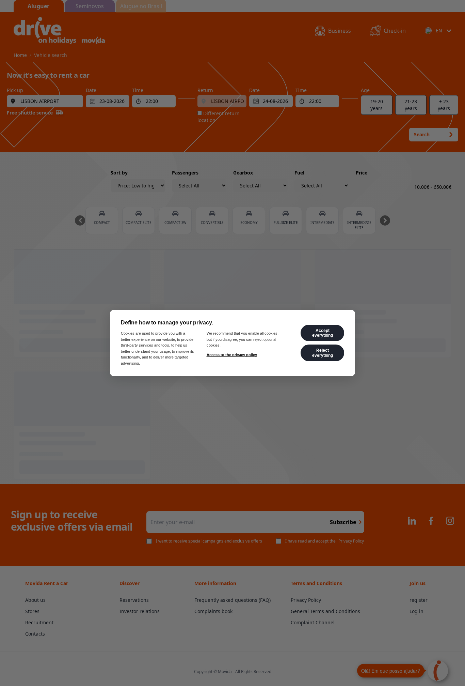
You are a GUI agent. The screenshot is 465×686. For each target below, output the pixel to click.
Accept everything (322, 333)
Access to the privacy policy (232, 355)
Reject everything (322, 352)
